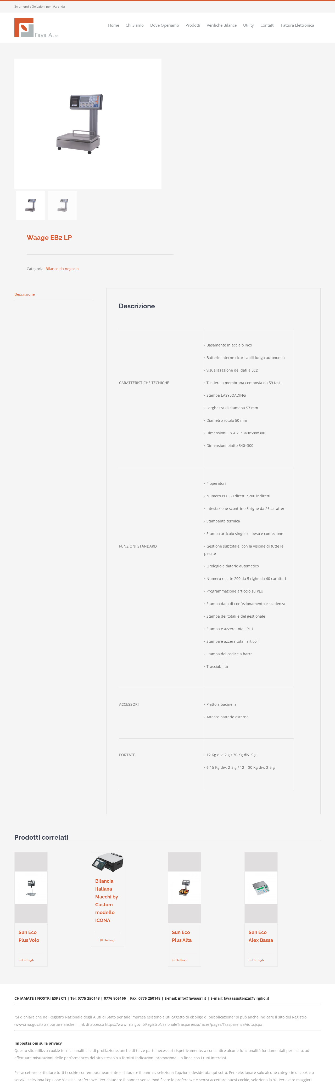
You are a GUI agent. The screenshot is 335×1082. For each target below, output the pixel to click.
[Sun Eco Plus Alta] (184, 887)
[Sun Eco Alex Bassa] (261, 887)
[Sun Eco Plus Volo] (31, 887)
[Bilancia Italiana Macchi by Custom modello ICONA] (107, 862)
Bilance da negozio (62, 268)
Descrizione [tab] (24, 294)
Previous (18, 124)
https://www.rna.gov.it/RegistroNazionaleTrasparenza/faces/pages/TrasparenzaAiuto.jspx (183, 1024)
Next (157, 124)
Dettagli (26, 960)
